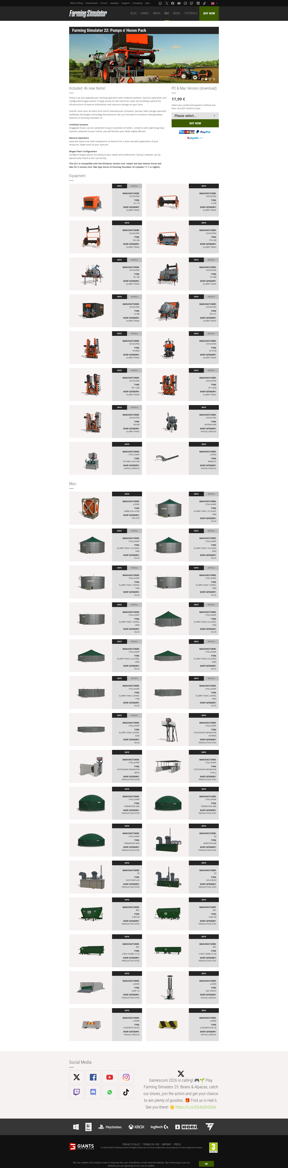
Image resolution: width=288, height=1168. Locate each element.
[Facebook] (173, 3)
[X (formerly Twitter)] (166, 3)
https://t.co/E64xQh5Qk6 (195, 1107)
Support (126, 2)
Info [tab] (119, 186)
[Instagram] (186, 3)
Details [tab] (134, 186)
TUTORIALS (190, 13)
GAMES (145, 13)
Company (137, 2)
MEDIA (156, 13)
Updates (114, 2)
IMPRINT (166, 1144)
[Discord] (198, 3)
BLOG (133, 13)
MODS (176, 13)
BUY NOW (209, 13)
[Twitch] (192, 3)
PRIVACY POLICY (131, 1144)
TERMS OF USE (151, 1144)
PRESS (177, 1144)
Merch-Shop (76, 2)
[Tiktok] (205, 3)
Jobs (147, 2)
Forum (103, 2)
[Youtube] (179, 3)
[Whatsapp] (160, 3)
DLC (167, 13)
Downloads (92, 2)
